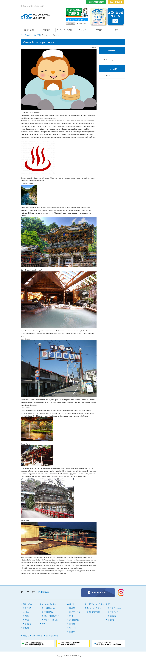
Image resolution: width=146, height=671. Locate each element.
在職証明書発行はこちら (78, 20)
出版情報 (111, 620)
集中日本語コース (50, 612)
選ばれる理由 (29, 30)
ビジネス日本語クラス (51, 616)
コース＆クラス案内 (49, 604)
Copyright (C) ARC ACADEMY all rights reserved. (73, 656)
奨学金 (71, 616)
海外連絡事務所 (94, 612)
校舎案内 (26, 612)
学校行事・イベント (75, 612)
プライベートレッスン (51, 620)
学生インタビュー (116, 608)
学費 (116, 30)
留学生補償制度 (74, 620)
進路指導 (72, 632)
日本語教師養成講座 (96, 2)
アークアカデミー (35, 592)
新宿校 (27, 620)
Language (70, 23)
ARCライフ (70, 604)
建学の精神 (28, 608)
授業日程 (72, 608)
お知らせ (26, 636)
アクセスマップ (83, 23)
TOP (22, 35)
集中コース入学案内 (94, 608)
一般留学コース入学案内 (95, 604)
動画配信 (113, 616)
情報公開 (26, 628)
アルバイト (72, 628)
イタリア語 (37, 35)
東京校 (27, 616)
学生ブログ (28, 35)
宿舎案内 (72, 624)
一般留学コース (49, 608)
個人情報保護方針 (52, 636)
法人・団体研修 (116, 2)
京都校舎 (28, 624)
